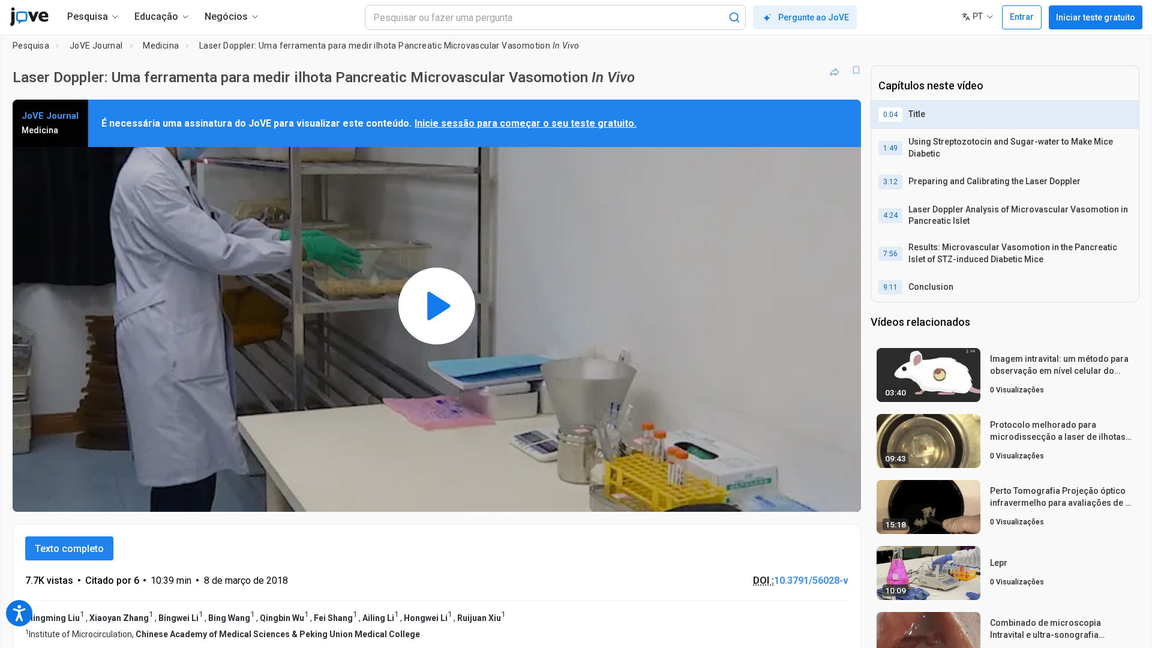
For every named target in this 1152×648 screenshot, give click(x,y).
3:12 (890, 182)
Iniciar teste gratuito (1095, 17)
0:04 (890, 114)
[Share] (834, 70)
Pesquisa (31, 45)
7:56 (890, 254)
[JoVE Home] (29, 16)
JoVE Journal (96, 45)
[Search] (734, 17)
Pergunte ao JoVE (813, 17)
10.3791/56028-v (811, 580)
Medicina (161, 45)
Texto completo (69, 548)
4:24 (890, 215)
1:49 (890, 148)
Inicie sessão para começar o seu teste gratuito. (526, 123)
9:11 (890, 287)
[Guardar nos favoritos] (856, 70)
